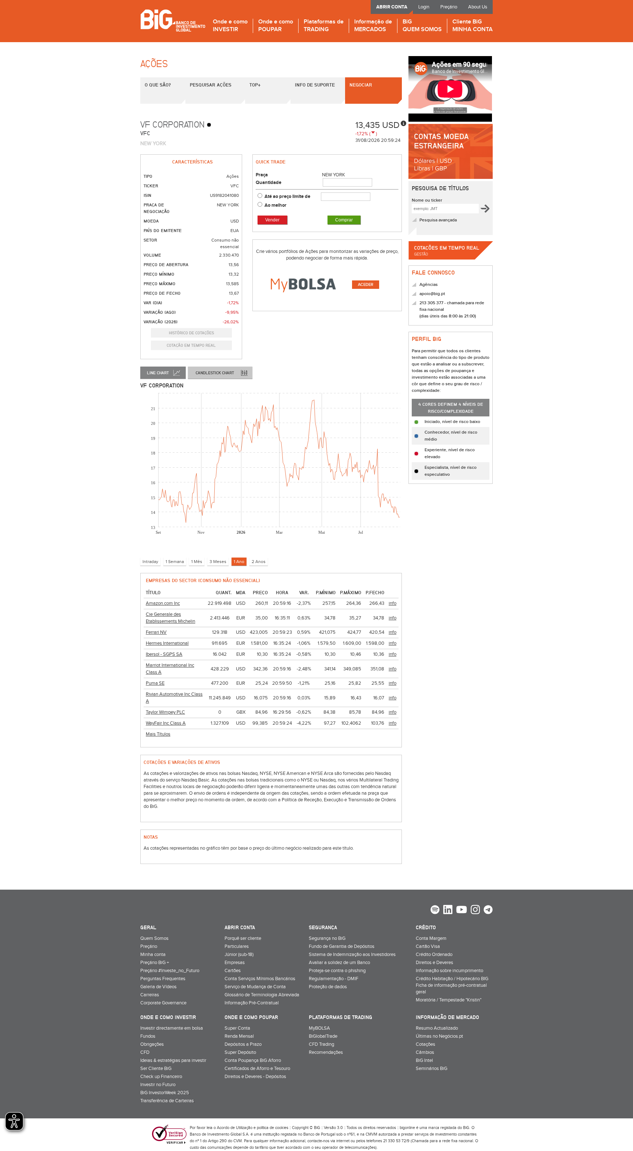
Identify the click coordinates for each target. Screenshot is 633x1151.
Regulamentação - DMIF (333, 979)
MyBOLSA (319, 1028)
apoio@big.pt (432, 294)
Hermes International (167, 643)
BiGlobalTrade (323, 1036)
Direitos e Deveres (434, 963)
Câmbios (425, 1052)
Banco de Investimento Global (172, 20)
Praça (262, 175)
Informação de (373, 26)
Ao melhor (275, 205)
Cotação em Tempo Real (191, 345)
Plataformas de (324, 26)
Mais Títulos (158, 734)
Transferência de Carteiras (167, 1101)
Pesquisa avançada (438, 220)
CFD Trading (321, 1044)
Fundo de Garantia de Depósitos (341, 946)
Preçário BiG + (154, 963)
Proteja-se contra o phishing (337, 971)
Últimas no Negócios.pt (439, 1036)
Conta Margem (431, 938)
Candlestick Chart (215, 372)
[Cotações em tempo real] (450, 262)
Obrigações (152, 1044)
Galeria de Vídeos (158, 987)
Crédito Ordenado (434, 954)
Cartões (233, 971)
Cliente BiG (472, 26)
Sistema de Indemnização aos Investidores (352, 954)
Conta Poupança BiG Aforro (253, 1060)
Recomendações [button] (326, 1052)
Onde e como (230, 26)
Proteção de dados (328, 987)
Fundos (147, 1036)
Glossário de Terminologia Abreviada (262, 995)
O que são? (158, 85)
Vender (272, 220)
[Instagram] (475, 910)
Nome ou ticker (427, 200)
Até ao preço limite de (287, 196)
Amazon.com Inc (163, 603)
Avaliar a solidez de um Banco (339, 963)
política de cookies (272, 1127)
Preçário (448, 7)
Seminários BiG (431, 1068)
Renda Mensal (239, 1036)
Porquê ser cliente (243, 938)
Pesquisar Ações (211, 85)
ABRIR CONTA (391, 7)
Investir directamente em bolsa (171, 1028)
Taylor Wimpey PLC (165, 712)
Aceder (365, 284)
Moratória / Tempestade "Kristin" (448, 1000)
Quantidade (268, 182)
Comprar (344, 220)
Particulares (237, 946)
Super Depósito (240, 1052)
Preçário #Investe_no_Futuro (169, 971)
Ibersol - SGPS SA (164, 654)
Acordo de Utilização (234, 1127)
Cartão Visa (428, 946)
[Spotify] (435, 910)
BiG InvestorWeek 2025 (164, 1093)
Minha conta (153, 954)
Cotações (425, 1044)
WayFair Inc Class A (166, 723)
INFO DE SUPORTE (315, 85)
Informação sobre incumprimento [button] (449, 971)
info (392, 603)
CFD (144, 1052)
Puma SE (155, 683)
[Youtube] (461, 910)
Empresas (235, 963)
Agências (428, 284)
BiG (422, 26)
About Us (477, 7)
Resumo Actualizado (437, 1028)
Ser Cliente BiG (155, 1068)
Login (423, 7)
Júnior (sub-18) (239, 954)
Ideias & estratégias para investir (173, 1060)
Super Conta (237, 1028)
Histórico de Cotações (191, 332)
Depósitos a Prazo (243, 1044)
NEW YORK (333, 175)
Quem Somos (154, 938)
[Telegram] (488, 910)
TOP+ (254, 85)
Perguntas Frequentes (162, 979)
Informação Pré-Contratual (252, 1003)
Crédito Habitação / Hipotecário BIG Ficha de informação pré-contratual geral (452, 985)
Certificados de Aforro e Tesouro (257, 1068)
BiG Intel (424, 1060)
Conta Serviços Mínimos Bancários (260, 979)
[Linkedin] (447, 910)
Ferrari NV (156, 632)
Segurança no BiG (327, 938)
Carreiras (149, 995)
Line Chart (158, 372)
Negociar (360, 85)
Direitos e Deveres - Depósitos (255, 1077)
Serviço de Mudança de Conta (255, 987)
